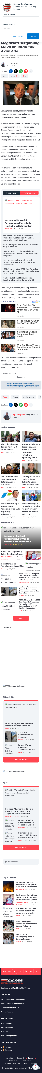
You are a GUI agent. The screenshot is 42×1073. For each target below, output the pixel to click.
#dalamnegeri (28, 397)
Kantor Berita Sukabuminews (12, 1004)
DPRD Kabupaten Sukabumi (6, 558)
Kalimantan (29, 193)
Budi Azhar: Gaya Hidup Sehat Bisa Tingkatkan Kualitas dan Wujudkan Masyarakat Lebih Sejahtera (18, 238)
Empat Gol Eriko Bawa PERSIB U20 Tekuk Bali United (26, 822)
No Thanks (18, 36)
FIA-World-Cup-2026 (12, 816)
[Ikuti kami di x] (20, 971)
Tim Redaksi (26, 1061)
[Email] (26, 71)
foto (20, 610)
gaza (2, 569)
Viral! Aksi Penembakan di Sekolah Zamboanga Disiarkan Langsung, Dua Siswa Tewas (19, 262)
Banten (18, 942)
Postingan (8, 1047)
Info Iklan (34, 1064)
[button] (17, 86)
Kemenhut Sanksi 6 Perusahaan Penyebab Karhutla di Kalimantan (18, 223)
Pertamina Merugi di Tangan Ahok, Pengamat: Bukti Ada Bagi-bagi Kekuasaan (10, 509)
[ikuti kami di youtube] (31, 971)
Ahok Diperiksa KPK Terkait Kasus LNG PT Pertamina (10, 447)
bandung (21, 827)
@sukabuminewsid (11, 862)
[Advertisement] (21, 961)
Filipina (21, 595)
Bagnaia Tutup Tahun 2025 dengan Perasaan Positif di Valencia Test (27, 835)
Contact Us (21, 1058)
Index (21, 618)
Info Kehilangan (7, 1032)
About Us (9, 1058)
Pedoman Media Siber (12, 1064)
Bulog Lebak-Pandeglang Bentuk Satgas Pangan (25, 936)
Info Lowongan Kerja (9, 1036)
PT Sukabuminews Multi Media (13, 1000)
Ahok (2, 452)
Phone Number (9, 25)
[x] (16, 71)
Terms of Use (13, 1061)
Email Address (9, 14)
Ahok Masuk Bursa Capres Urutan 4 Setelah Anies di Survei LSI (9, 480)
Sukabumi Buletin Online (10, 1008)
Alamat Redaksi (7, 1012)
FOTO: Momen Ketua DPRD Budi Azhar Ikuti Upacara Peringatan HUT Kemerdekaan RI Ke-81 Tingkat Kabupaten (21, 271)
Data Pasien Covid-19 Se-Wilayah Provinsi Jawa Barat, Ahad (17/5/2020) (26, 910)
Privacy (30, 1058)
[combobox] (7, 29)
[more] (31, 71)
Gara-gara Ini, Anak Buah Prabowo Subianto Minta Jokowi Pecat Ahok (31, 480)
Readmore (19, 759)
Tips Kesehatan (7, 1027)
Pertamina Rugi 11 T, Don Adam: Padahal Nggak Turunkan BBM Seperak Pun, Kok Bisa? (31, 509)
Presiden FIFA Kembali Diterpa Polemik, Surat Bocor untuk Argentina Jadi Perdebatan (19, 811)
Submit (33, 36)
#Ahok (15, 397)
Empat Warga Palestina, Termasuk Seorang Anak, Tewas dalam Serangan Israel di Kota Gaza (27, 747)
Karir (25, 1064)
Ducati (20, 840)
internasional (24, 582)
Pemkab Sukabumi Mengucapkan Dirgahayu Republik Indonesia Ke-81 (18, 279)
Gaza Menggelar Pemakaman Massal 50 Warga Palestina (21, 245)
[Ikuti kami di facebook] (14, 971)
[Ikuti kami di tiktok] (37, 971)
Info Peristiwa (6, 1023)
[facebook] (11, 71)
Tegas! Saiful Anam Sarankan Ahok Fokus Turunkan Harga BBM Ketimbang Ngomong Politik (31, 451)
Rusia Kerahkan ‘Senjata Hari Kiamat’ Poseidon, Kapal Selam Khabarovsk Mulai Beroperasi (20, 253)
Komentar (8, 1050)
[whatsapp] (21, 71)
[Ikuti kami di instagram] (26, 971)
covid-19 (19, 916)
